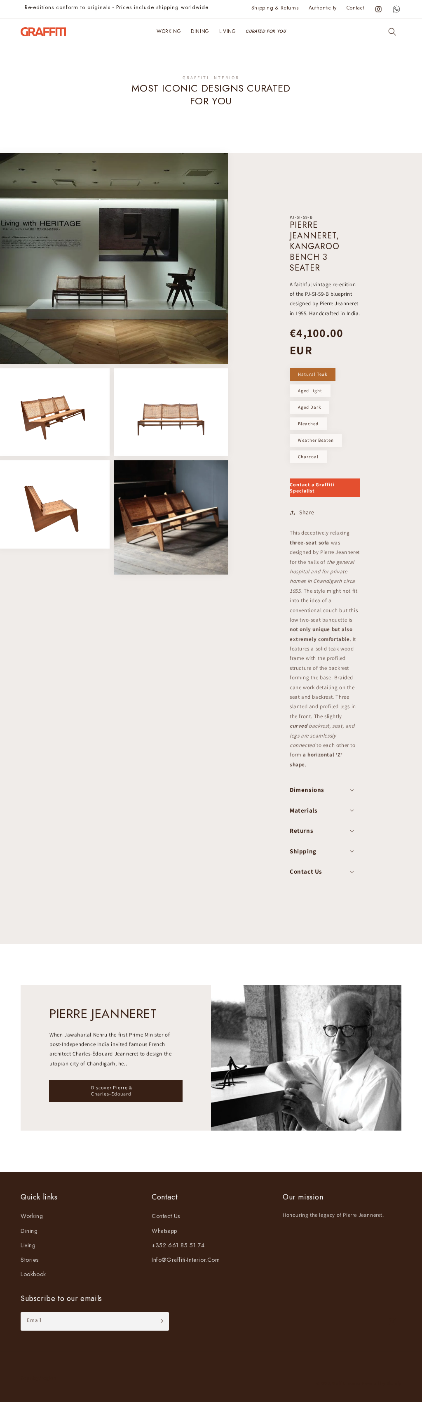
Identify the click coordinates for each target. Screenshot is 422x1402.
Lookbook (33, 1274)
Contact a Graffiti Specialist (312, 487)
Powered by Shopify (381, 1383)
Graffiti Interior (346, 1383)
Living (28, 1245)
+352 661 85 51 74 (178, 1245)
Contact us (166, 1216)
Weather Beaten (316, 440)
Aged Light (310, 391)
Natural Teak (312, 374)
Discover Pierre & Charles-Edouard (111, 1090)
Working (32, 1216)
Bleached (308, 423)
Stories (29, 1260)
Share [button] (306, 512)
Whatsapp (164, 1231)
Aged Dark (309, 407)
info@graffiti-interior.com (186, 1260)
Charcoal (308, 456)
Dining (29, 1231)
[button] (392, 32)
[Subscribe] (160, 1321)
